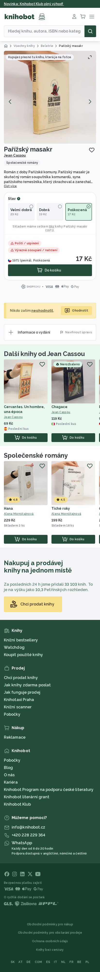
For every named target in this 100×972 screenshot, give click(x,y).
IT (55, 962)
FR (71, 962)
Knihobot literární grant (26, 797)
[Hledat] (90, 31)
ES (48, 962)
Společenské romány (36, 455)
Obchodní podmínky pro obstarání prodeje (50, 932)
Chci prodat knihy (21, 677)
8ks (51, 226)
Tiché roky (60, 508)
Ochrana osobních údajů (50, 941)
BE (79, 962)
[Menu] (91, 16)
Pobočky (12, 714)
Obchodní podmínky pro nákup (50, 924)
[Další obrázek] (89, 101)
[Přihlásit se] (74, 16)
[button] (50, 97)
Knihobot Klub (17, 804)
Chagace (59, 407)
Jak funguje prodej (22, 692)
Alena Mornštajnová (18, 514)
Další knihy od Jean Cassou (44, 353)
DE (28, 962)
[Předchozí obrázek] (10, 101)
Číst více (10, 186)
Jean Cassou (15, 155)
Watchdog (14, 647)
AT (20, 962)
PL (87, 962)
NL (63, 962)
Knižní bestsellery (21, 640)
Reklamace (14, 737)
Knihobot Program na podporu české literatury (48, 789)
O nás (9, 775)
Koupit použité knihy (23, 654)
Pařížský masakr (75, 226)
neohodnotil (42, 311)
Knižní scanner (18, 707)
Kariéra (11, 782)
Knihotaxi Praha (19, 699)
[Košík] (83, 16)
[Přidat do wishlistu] (91, 150)
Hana (8, 508)
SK (13, 962)
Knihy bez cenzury (50, 949)
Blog (8, 767)
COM (38, 962)
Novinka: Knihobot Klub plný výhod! (34, 4)
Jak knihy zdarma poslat (27, 685)
